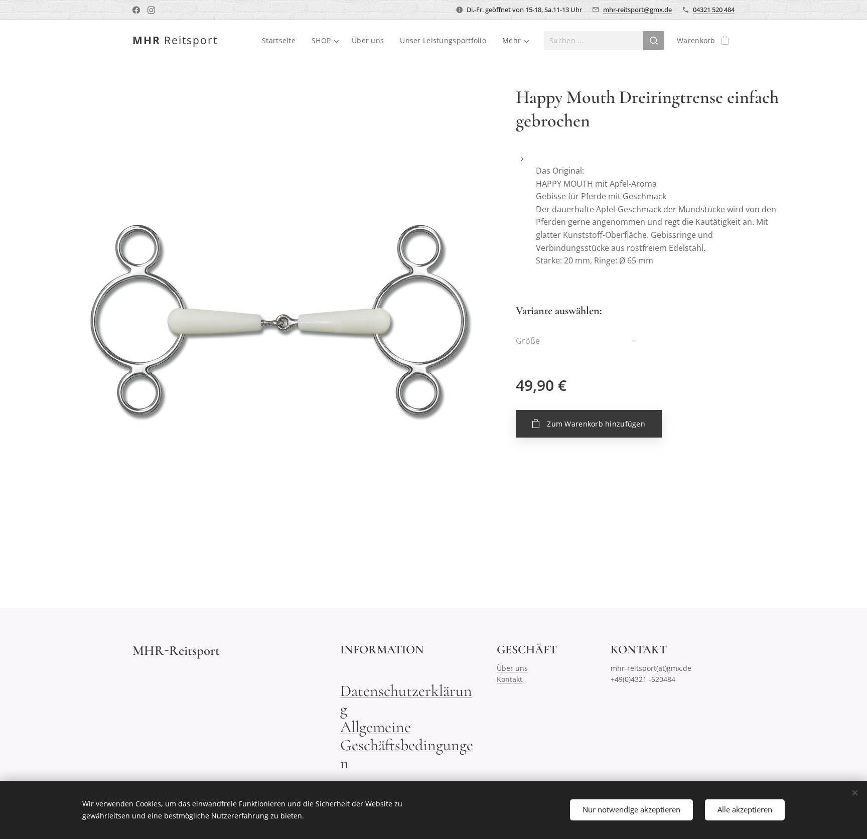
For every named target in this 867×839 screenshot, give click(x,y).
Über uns (512, 668)
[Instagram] (151, 10)
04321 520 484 (714, 9)
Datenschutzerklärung (406, 700)
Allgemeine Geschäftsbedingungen (406, 745)
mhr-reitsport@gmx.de (637, 9)
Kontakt (509, 679)
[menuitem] (281, 40)
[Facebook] (136, 10)
